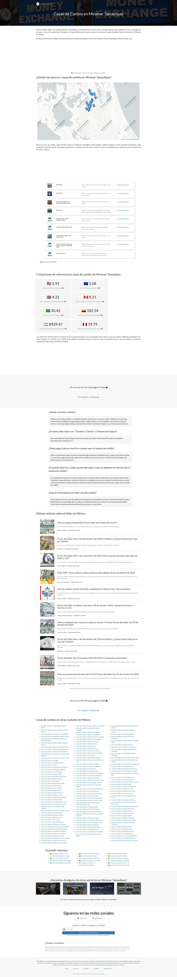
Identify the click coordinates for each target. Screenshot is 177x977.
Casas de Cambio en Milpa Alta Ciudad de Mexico (55, 747)
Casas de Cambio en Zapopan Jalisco (51, 774)
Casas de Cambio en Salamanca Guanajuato (123, 747)
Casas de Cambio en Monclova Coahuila (87, 818)
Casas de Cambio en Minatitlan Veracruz (122, 831)
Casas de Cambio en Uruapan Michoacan (87, 791)
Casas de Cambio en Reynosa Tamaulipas (88, 732)
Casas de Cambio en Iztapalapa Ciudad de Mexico (55, 736)
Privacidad (86, 968)
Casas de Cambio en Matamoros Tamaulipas (88, 739)
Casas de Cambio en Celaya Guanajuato (87, 764)
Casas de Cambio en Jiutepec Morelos (122, 744)
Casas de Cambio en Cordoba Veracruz (122, 779)
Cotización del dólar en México (118, 856)
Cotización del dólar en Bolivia (118, 853)
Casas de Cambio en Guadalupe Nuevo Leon (53, 802)
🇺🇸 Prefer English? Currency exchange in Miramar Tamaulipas (88, 73)
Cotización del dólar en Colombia (119, 858)
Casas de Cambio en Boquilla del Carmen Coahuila (55, 838)
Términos (96, 968)
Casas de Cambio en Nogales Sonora (51, 817)
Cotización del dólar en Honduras (90, 858)
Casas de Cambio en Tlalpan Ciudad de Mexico (54, 751)
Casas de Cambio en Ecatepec (49, 760)
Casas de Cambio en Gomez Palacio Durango (89, 793)
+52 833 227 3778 (123, 185)
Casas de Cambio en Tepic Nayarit (86, 768)
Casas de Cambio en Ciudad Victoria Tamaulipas (89, 773)
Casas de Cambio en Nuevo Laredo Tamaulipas (89, 753)
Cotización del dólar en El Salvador (61, 863)
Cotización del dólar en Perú (88, 856)
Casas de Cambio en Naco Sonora (50, 820)
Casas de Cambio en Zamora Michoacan (122, 777)
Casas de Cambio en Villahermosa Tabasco (88, 757)
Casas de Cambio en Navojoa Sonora (121, 826)
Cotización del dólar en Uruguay (61, 856)
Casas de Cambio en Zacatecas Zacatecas (123, 791)
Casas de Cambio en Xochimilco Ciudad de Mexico (55, 758)
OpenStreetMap (129, 139)
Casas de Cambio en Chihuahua (50, 781)
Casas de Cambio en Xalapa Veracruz (86, 744)
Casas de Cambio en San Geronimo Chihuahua (54, 829)
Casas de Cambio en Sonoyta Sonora (51, 813)
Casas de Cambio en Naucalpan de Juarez (53, 783)
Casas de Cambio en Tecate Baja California (53, 804)
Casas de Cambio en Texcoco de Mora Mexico (124, 836)
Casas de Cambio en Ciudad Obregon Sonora (89, 775)
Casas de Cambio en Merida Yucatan (51, 785)
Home (66, 968)
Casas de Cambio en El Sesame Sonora (52, 815)
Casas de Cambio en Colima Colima (121, 784)
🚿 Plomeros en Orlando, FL (87, 865)
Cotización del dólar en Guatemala (119, 860)
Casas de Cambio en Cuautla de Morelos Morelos (125, 764)
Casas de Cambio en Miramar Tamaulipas (122, 813)
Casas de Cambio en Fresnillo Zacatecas (122, 808)
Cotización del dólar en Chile (60, 853)
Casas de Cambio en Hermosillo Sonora (52, 792)
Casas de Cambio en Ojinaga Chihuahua (52, 836)
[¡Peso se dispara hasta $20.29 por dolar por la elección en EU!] (47, 527)
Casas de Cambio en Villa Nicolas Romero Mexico (90, 780)
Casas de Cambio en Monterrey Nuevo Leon (53, 776)
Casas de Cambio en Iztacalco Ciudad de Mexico (55, 734)
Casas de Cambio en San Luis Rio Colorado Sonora (55, 810)
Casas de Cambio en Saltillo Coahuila (51, 795)
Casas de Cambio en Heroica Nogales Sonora (89, 822)
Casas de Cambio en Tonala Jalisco (86, 746)
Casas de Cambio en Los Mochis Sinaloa (87, 796)
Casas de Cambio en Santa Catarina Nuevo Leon (90, 789)
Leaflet (122, 139)
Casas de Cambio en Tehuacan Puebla (87, 807)
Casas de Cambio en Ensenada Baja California (89, 782)
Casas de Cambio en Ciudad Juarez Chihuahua (54, 767)
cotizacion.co (46, 3)
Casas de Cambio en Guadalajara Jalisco (52, 762)
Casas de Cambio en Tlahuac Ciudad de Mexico (54, 749)
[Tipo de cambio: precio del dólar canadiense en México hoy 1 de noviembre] (47, 593)
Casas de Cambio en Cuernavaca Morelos (88, 766)
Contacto (75, 968)
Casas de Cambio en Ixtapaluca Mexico (87, 771)
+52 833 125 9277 (123, 236)
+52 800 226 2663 (123, 202)
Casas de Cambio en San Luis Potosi (51, 788)
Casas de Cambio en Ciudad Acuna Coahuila (53, 840)
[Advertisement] (88, 57)
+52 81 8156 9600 (123, 244)
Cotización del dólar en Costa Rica (90, 860)
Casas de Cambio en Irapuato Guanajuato (88, 750)
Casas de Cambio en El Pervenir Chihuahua (53, 833)
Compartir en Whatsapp (89, 397)
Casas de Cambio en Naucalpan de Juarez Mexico (125, 806)
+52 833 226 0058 (123, 219)
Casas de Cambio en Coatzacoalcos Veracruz (89, 811)
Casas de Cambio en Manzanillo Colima (122, 789)
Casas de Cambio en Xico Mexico (85, 755)
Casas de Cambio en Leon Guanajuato (52, 772)
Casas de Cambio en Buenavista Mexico (87, 825)
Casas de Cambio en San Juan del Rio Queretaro (125, 782)
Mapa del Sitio (108, 968)
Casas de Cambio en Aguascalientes (51, 790)
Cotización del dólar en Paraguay (89, 853)
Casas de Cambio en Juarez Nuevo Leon (122, 766)
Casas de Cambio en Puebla (49, 765)
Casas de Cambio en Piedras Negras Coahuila (54, 843)
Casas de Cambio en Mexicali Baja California (53, 797)
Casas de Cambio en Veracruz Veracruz (87, 741)
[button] (48, 261)
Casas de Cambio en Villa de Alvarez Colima (123, 820)
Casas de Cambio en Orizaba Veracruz (122, 811)
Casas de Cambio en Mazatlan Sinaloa (86, 748)
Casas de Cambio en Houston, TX (119, 863)
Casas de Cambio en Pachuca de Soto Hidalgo (89, 798)
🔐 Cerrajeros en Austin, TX (87, 863)
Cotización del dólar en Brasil (60, 858)
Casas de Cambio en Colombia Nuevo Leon (123, 838)
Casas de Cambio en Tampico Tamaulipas (87, 778)
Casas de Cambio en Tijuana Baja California (53, 769)
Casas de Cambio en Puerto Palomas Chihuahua (54, 826)
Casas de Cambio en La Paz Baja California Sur (89, 820)
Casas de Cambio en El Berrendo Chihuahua (53, 824)
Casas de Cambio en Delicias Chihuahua (122, 818)
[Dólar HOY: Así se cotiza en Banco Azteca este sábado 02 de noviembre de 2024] (47, 577)
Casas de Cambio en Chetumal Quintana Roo (124, 768)
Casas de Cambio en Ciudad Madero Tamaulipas (89, 831)
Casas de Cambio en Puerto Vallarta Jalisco (88, 827)
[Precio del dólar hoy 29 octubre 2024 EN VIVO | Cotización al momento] (47, 662)
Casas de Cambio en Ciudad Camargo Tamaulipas (90, 726)
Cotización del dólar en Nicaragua (61, 860)
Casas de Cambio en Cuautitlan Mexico (122, 833)
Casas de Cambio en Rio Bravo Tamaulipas (88, 734)
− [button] (39, 88)
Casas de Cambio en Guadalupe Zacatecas (123, 800)
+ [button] (39, 85)
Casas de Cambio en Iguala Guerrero (121, 815)
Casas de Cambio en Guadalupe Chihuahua (53, 831)
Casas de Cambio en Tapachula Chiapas (87, 829)
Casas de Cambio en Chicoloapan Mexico (123, 734)
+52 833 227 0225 (123, 227)
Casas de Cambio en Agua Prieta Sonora (52, 822)
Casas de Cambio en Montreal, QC (120, 865)
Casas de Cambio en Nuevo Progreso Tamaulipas (90, 737)
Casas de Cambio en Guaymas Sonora (122, 829)
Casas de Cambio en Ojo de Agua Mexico (88, 809)
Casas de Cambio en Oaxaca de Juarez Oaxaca (89, 800)
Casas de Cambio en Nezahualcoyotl (51, 779)
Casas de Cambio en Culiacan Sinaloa (51, 799)
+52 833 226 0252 (123, 193)
